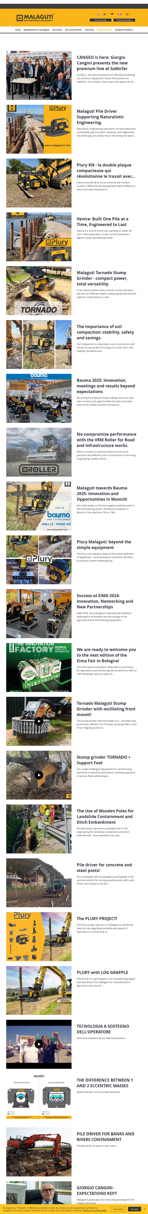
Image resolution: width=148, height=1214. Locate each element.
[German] (112, 14)
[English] (105, 14)
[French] (120, 14)
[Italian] (97, 14)
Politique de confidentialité (94, 1210)
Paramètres (118, 1209)
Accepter (135, 1209)
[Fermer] (144, 1209)
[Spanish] (127, 14)
